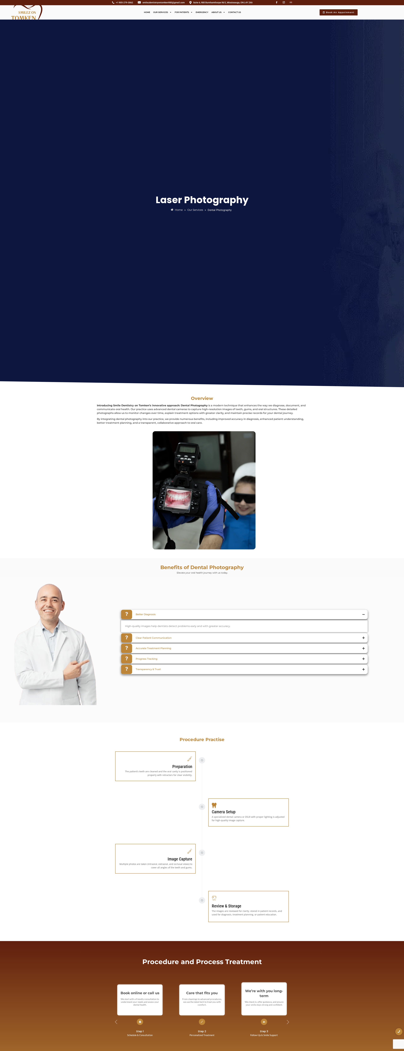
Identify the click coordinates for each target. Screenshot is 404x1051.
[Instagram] (284, 2)
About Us (216, 12)
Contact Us (234, 12)
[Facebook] (277, 2)
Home (147, 12)
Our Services (160, 12)
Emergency (202, 12)
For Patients (182, 12)
